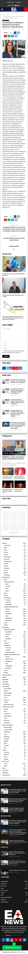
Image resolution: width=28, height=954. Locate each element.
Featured (4, 675)
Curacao (7, 609)
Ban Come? (5, 770)
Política (6, 572)
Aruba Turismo (6, 706)
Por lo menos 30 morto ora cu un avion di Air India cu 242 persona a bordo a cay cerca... (17, 862)
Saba (6, 616)
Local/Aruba (7, 545)
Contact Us (18, 2)
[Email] (24, 940)
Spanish (4, 543)
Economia (6, 700)
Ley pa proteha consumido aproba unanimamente (14, 239)
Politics (6, 625)
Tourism (6, 595)
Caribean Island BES (9, 606)
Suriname (6, 745)
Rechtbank (8, 638)
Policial (6, 691)
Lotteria (6, 702)
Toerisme (6, 643)
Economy (7, 586)
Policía (5, 570)
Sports (5, 593)
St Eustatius (7, 575)
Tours (5, 718)
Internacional (7, 556)
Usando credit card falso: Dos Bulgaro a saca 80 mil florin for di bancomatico (17, 853)
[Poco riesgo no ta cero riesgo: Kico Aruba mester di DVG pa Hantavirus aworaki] (8, 471)
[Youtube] (20, 940)
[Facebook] (3, 940)
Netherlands (8, 620)
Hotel (5, 711)
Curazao (6, 563)
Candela (6, 759)
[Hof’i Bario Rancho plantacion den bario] (20, 471)
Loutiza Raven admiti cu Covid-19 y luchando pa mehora (13, 274)
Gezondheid (8, 631)
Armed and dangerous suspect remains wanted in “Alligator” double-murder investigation (17, 402)
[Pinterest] (16, 940)
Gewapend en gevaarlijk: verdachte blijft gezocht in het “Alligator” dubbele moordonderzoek (17, 391)
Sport (5, 641)
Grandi (5, 763)
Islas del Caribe (8, 561)
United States (8, 604)
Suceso (4, 750)
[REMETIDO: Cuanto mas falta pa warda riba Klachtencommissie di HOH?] (14, 447)
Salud (5, 547)
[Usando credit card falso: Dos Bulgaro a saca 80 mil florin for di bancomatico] (4, 853)
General (6, 709)
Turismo (6, 554)
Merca (5, 743)
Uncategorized (6, 775)
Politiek (6, 672)
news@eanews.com (17, 935)
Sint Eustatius (8, 618)
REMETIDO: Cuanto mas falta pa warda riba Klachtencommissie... (13, 458)
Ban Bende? (5, 772)
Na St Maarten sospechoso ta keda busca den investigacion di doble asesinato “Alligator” (18, 381)
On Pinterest (6, 507)
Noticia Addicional (8, 704)
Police (5, 622)
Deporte (6, 552)
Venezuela (6, 559)
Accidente (6, 752)
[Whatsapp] (14, 944)
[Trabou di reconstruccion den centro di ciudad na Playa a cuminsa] (4, 842)
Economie (8, 634)
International (7, 597)
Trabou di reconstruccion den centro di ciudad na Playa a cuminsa (18, 841)
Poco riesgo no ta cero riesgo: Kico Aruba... (8, 477)
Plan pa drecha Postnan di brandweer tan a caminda (13, 295)
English (4, 577)
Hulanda (6, 741)
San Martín (6, 568)
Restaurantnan (7, 716)
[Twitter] (7, 940)
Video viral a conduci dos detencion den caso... (7, 491)
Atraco (5, 756)
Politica (7, 20)
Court (6, 588)
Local (4, 20)
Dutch (3, 627)
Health (7, 584)
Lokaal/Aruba (7, 629)
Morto (3, 761)
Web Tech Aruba (21, 952)
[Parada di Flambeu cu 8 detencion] (4, 872)
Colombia (7, 602)
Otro (5, 747)
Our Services (10, 2)
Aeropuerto (7, 722)
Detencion (6, 754)
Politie (5, 670)
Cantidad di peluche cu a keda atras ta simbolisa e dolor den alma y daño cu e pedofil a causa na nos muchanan (14, 229)
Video (3, 768)
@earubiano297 (14, 532)
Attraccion (6, 720)
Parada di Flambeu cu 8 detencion (17, 870)
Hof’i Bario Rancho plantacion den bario (19, 477)
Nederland (8, 668)
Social (5, 550)
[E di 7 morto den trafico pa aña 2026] (20, 484)
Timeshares (7, 713)
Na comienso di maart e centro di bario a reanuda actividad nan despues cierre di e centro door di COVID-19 (13, 318)
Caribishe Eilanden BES (10, 654)
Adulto (5, 766)
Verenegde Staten (10, 652)
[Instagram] (12, 940)
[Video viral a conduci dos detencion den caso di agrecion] (8, 484)
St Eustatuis (5, 679)
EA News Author (7, 29)
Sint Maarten (8, 613)
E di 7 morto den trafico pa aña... (18, 490)
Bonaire (6, 566)
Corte (5, 697)
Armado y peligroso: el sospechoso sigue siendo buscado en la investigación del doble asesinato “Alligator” (17, 413)
